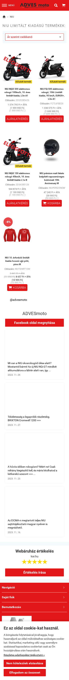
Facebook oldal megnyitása (34, 323)
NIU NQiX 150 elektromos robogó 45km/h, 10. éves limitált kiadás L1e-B (17, 176)
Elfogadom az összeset (24, 672)
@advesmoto (18, 300)
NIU (12, 16)
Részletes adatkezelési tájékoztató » (24, 655)
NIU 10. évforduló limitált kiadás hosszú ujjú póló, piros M (17, 261)
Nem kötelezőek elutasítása (24, 663)
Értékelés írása (34, 572)
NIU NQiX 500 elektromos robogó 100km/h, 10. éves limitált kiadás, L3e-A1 (17, 92)
